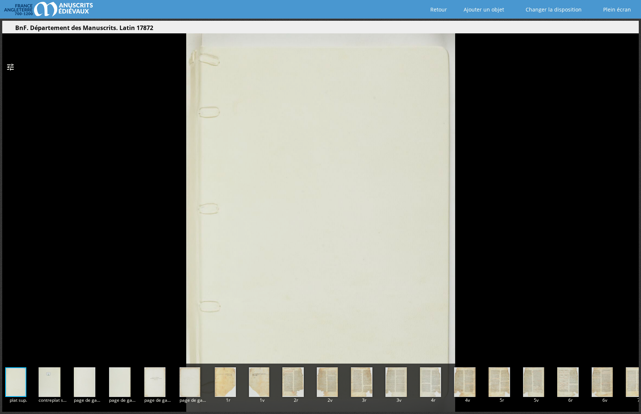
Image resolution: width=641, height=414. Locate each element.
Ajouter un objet (483, 9)
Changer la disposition (553, 9)
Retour (438, 9)
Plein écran (616, 9)
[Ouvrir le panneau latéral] (7, 29)
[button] (609, 29)
